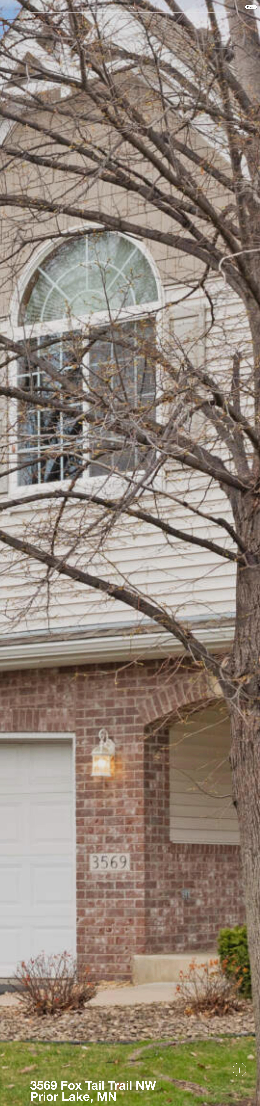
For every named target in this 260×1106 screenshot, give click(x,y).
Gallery (130, 7)
